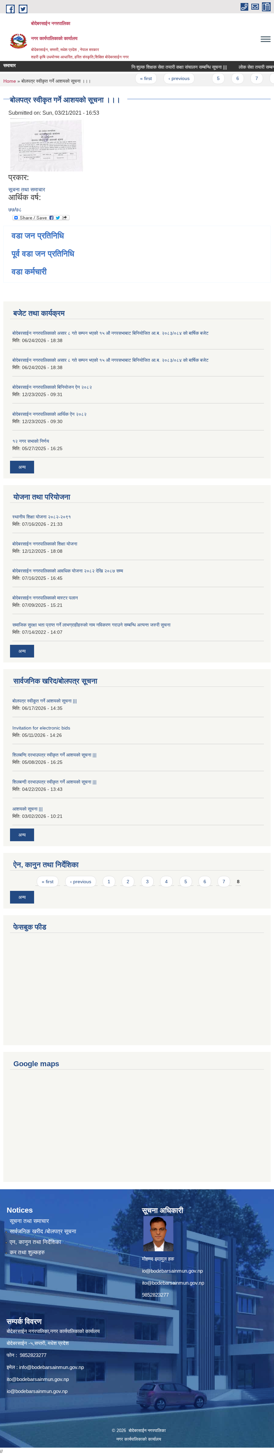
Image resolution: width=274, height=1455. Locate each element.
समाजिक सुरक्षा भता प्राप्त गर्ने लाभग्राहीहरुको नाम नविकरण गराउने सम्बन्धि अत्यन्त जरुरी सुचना (91, 624)
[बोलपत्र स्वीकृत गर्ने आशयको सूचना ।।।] (47, 144)
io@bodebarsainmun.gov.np (172, 1271)
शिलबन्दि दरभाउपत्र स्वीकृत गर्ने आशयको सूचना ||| (54, 755)
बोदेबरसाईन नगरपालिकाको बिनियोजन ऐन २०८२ (52, 387)
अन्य (22, 467)
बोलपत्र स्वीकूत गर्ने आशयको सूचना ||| (44, 700)
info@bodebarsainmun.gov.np (51, 1367)
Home (9, 81)
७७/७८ (15, 209)
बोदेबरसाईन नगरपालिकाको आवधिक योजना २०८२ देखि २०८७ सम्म (67, 570)
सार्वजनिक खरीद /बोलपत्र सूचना (43, 1231)
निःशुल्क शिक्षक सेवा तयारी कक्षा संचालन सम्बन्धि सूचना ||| (169, 67)
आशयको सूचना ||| (27, 809)
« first (136, 78)
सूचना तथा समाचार (26, 189)
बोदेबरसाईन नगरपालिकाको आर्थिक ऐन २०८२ (49, 414)
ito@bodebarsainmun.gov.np (173, 1283)
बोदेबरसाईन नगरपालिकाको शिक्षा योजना (44, 543)
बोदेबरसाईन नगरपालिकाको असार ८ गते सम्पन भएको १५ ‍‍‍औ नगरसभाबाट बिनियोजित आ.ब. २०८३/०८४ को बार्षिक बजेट (110, 333)
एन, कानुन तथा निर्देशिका (35, 1242)
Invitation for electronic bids (41, 728)
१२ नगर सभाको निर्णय (30, 441)
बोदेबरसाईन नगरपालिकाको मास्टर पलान (45, 597)
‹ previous (168, 78)
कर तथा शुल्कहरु (27, 1252)
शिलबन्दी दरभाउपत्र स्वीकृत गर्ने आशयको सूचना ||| (54, 782)
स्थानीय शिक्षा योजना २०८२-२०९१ (41, 516)
